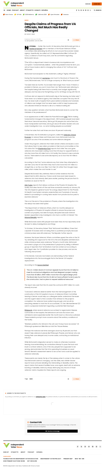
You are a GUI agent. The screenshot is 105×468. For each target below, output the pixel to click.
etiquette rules (40, 397)
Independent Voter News (14, 466)
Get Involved (32, 461)
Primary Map (68, 459)
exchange (46, 78)
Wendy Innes (31, 34)
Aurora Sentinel (43, 265)
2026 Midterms (29, 14)
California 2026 (42, 14)
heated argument (35, 49)
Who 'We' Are (79, 459)
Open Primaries (54, 14)
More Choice (9, 14)
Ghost (33, 466)
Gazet (38, 466)
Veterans (66, 14)
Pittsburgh (28, 310)
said (65, 117)
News (26, 20)
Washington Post (44, 148)
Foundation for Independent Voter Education (20, 459)
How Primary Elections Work (14, 461)
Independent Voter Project (50, 459)
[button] (6, 452)
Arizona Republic (31, 217)
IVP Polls (19, 14)
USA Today (29, 185)
